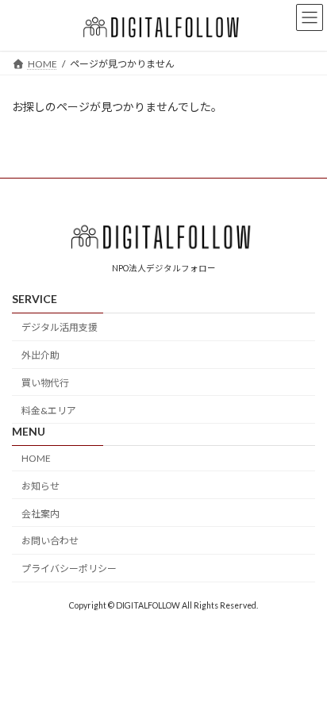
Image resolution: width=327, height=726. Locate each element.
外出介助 (40, 355)
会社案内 (40, 513)
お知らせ (40, 486)
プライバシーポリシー (69, 568)
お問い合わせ (50, 541)
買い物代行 (45, 383)
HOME (36, 458)
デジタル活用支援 (59, 327)
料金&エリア (48, 410)
